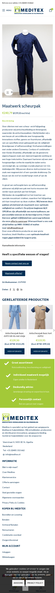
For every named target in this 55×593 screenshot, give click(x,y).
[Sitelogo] (28, 10)
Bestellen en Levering (12, 514)
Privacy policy (35, 583)
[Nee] (25, 588)
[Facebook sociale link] (10, 290)
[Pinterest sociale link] (46, 5)
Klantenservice (9, 477)
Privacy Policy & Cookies (13, 502)
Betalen (5, 519)
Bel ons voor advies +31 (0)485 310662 (17, 3)
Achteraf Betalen (10, 524)
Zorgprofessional (10, 540)
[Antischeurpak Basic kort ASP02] (40, 317)
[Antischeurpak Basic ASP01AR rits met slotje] (14, 317)
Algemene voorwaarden (13, 497)
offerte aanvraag (19, 221)
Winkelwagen (8, 557)
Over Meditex (8, 472)
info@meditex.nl (15, 228)
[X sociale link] (14, 290)
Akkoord (18, 583)
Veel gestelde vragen (12, 492)
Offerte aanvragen (10, 482)
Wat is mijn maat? (10, 467)
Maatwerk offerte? (13, 273)
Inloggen (6, 552)
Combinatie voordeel (11, 535)
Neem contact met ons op (17, 263)
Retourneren (8, 530)
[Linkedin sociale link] (49, 5)
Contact (6, 487)
